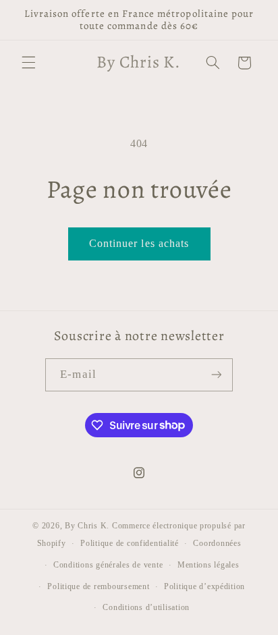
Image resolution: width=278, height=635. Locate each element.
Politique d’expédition (204, 586)
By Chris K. (87, 526)
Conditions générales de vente (108, 565)
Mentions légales (208, 565)
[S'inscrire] (215, 374)
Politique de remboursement (98, 586)
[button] (28, 62)
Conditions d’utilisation (146, 607)
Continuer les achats (139, 243)
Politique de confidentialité (129, 543)
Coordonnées (217, 543)
